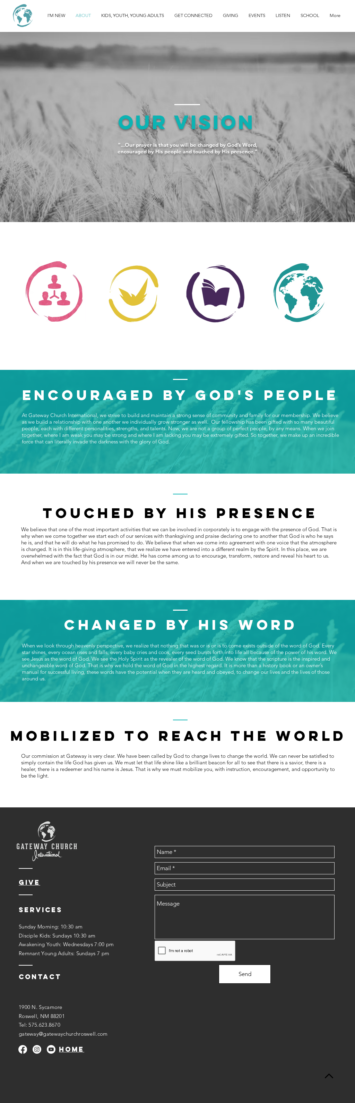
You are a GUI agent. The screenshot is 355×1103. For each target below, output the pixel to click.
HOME (71, 1049)
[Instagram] (37, 1049)
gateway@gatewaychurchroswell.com (63, 1033)
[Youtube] (51, 1049)
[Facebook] (22, 1049)
